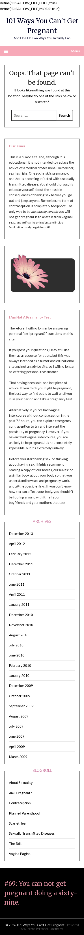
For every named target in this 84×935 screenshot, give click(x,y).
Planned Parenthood (24, 813)
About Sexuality (21, 783)
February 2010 (20, 665)
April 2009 (17, 747)
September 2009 (21, 706)
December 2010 (21, 615)
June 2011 (16, 584)
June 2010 (16, 655)
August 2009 (18, 716)
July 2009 (16, 726)
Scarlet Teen (18, 823)
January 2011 (19, 604)
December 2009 (21, 686)
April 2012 (17, 544)
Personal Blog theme (50, 929)
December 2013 (21, 534)
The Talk (15, 844)
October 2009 (19, 696)
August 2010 (18, 635)
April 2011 (17, 594)
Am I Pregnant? (20, 793)
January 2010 (19, 675)
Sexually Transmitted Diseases (32, 833)
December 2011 (21, 564)
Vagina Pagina (19, 854)
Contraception (20, 803)
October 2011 (19, 574)
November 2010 (21, 625)
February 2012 (20, 554)
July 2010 (16, 645)
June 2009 (16, 736)
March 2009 (18, 757)
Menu (75, 51)
